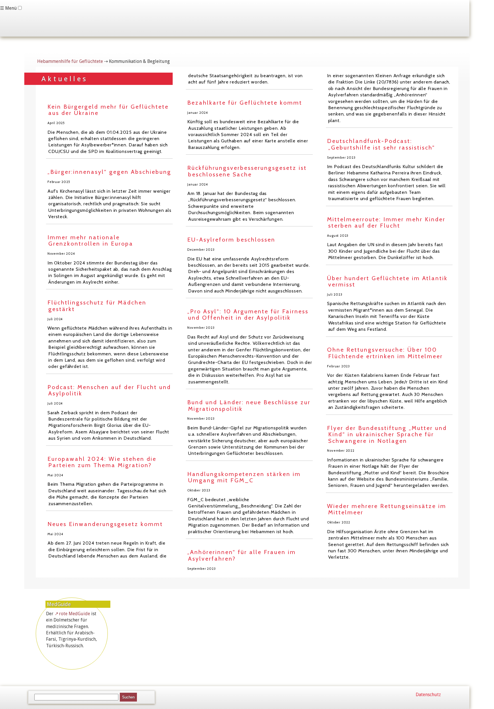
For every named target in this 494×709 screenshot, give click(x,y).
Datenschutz (428, 694)
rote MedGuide (74, 613)
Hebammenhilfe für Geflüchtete (70, 61)
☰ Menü (8, 8)
